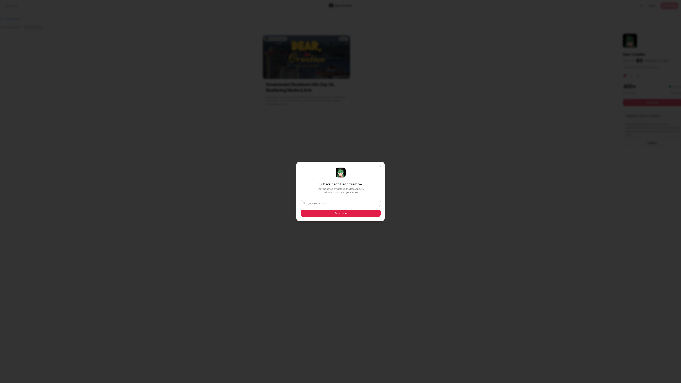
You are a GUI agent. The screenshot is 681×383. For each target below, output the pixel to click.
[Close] (380, 166)
